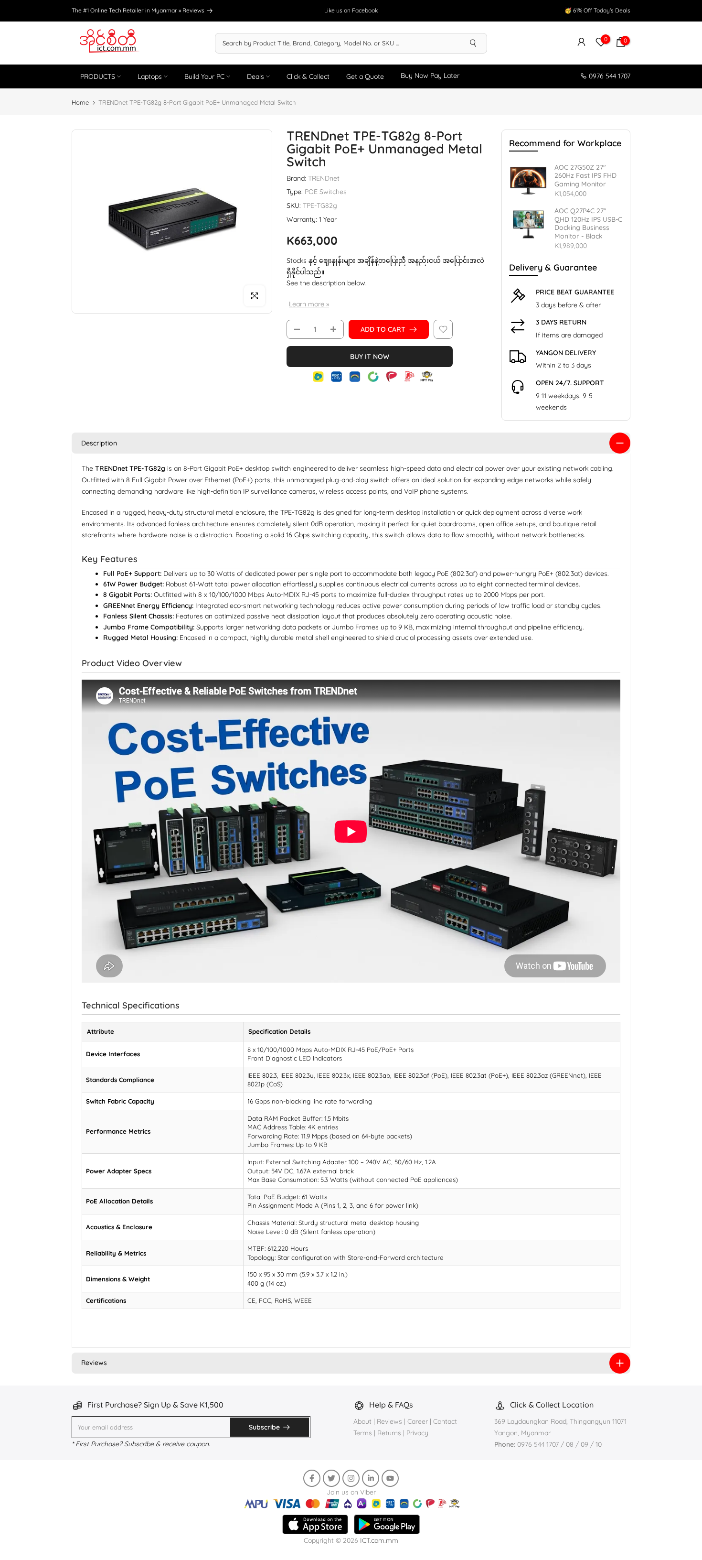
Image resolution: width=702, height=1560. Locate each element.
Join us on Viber (351, 1492)
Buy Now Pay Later (430, 75)
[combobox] (337, 43)
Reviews (194, 10)
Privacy (417, 1433)
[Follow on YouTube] (390, 1478)
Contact (445, 1421)
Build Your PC (204, 76)
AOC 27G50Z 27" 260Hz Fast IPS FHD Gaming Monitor (585, 175)
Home (80, 102)
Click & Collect (308, 76)
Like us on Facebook (351, 10)
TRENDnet (324, 178)
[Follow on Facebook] (311, 1478)
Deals (255, 76)
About (363, 1421)
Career (417, 1421)
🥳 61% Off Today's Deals (597, 10)
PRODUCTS (97, 76)
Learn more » (309, 304)
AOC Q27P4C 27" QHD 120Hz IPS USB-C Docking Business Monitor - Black (588, 223)
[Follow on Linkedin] (370, 1478)
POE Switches (326, 191)
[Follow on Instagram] (351, 1478)
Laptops (150, 76)
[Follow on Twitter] (331, 1478)
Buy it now (369, 356)
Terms (362, 1433)
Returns (389, 1433)
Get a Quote (365, 76)
